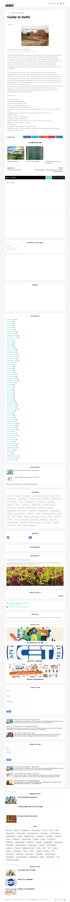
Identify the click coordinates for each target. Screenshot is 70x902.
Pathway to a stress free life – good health (26, 470)
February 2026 (11, 332)
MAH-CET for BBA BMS (35, 661)
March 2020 (10, 401)
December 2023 (11, 378)
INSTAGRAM (32, 510)
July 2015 (9, 452)
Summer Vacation (13, 522)
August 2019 (10, 411)
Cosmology (45, 499)
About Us (10, 496)
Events (18, 504)
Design (21, 501)
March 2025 (10, 348)
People (26, 516)
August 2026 (10, 319)
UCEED (56, 522)
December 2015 (11, 443)
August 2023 (10, 382)
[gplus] (55, 3)
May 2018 (9, 431)
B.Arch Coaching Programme (27, 797)
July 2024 (9, 364)
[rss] (48, 3)
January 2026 (10, 334)
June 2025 (9, 342)
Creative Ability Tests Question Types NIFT (26, 477)
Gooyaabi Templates (43, 899)
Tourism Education (35, 522)
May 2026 (9, 325)
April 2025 (9, 346)
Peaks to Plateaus (12, 161)
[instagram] (57, 3)
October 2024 (11, 358)
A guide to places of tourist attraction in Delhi (21, 51)
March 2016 (10, 441)
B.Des (52, 496)
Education (10, 504)
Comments (12, 249)
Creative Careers (56, 499)
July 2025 (9, 340)
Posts (10, 246)
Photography (35, 516)
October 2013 (10, 460)
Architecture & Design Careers (18, 607)
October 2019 (10, 407)
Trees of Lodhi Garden (32, 161)
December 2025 (11, 336)
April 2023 (9, 391)
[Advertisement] (35, 224)
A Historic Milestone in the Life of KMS (53, 162)
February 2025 (11, 350)
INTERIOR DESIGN (43, 510)
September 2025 (11, 338)
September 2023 (11, 380)
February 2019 (11, 419)
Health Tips (42, 507)
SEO (16, 519)
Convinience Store (34, 499)
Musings (38, 513)
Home (9, 13)
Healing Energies (31, 507)
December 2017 (11, 435)
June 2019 (9, 415)
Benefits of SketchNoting (35, 679)
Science (10, 519)
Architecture (26, 496)
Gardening (21, 507)
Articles (46, 496)
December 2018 (11, 423)
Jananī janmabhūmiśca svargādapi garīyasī (26, 780)
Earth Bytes (51, 501)
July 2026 (9, 321)
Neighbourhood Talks (49, 513)
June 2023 (9, 386)
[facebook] (50, 3)
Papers (20, 516)
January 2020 (10, 403)
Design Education (31, 501)
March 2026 (10, 329)
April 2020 (9, 399)
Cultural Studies (12, 501)
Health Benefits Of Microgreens (18, 560)
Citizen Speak (22, 499)
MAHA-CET (30, 513)
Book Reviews (12, 499)
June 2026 (9, 323)
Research (57, 516)
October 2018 (10, 427)
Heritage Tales (12, 510)
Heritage (50, 507)
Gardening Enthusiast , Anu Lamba (24, 733)
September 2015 (11, 448)
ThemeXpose (14, 899)
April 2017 (9, 437)
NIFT (13, 516)
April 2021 (9, 395)
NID (9, 516)
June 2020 (9, 397)
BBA (58, 496)
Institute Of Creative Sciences (18, 603)
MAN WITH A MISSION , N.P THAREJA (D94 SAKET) (22, 484)
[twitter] (52, 3)
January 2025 (10, 352)
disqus (55, 177)
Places (13, 13)
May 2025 (9, 344)
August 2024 (10, 362)
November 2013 (11, 458)
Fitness (52, 504)
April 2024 (9, 370)
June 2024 (9, 366)
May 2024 (9, 368)
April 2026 (9, 327)
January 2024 (10, 376)
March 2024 (10, 372)
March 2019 (10, 417)
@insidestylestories (11, 791)
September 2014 (11, 456)
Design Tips (41, 501)
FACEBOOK (26, 504)
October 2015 (10, 445)
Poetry (50, 516)
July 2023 (9, 384)
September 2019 (11, 409)
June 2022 (9, 393)
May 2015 (9, 454)
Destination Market (14, 604)
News (59, 513)
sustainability (24, 522)
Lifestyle (10, 513)
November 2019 (11, 405)
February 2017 (11, 439)
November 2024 (11, 356)
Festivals (45, 504)
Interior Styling (55, 510)
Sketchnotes (43, 519)
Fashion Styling (36, 504)
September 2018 (11, 429)
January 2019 (10, 421)
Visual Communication (29, 525)
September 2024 (12, 360)
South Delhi (53, 519)
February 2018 (11, 433)
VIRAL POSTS (11, 525)
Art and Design (37, 496)
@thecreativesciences (11, 864)
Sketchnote (33, 519)
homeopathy (22, 510)
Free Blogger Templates (24, 899)
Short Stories (24, 519)
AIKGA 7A (17, 496)
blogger (48, 177)
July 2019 (9, 413)
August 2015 (10, 450)
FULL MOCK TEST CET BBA (35, 643)
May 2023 (9, 388)
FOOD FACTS (11, 507)
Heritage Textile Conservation (27, 816)
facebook (61, 177)
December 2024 (11, 354)
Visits (19, 525)
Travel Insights (47, 522)
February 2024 (11, 374)
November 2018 (11, 425)
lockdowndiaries (20, 513)
